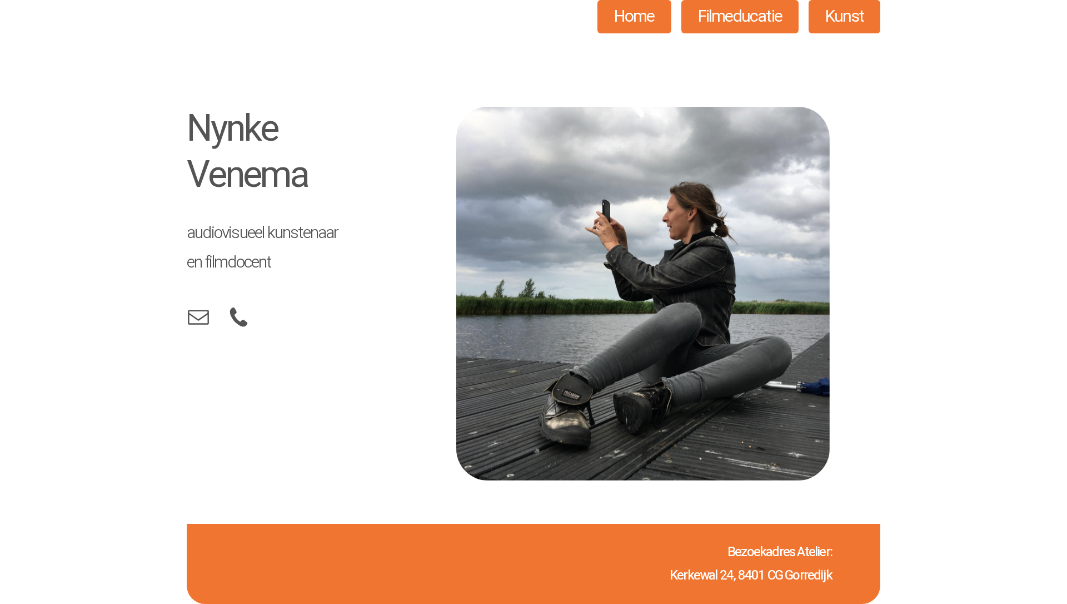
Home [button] (634, 16)
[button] (198, 317)
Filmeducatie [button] (740, 16)
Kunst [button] (844, 16)
